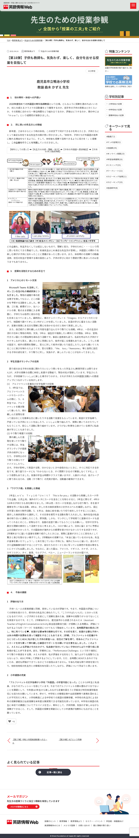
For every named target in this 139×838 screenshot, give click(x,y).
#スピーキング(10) (114, 182)
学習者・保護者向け (114, 821)
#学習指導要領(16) (114, 159)
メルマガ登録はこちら (19, 806)
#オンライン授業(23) (115, 153)
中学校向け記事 (115, 109)
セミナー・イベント (94, 821)
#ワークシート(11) (114, 170)
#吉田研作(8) (112, 188)
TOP (8, 40)
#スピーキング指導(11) (116, 176)
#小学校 (91, 71)
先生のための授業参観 (33, 40)
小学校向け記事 (115, 104)
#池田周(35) (111, 148)
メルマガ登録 (69, 825)
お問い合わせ (84, 825)
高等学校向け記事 (116, 115)
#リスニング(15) (113, 165)
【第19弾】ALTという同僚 (70, 739)
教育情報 (63, 821)
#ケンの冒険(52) (113, 142)
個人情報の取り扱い (101, 825)
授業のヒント (50, 821)
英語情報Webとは (52, 825)
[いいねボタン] (10, 721)
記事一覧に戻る (54, 772)
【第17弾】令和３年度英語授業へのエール (29, 741)
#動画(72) (110, 136)
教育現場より (17, 40)
